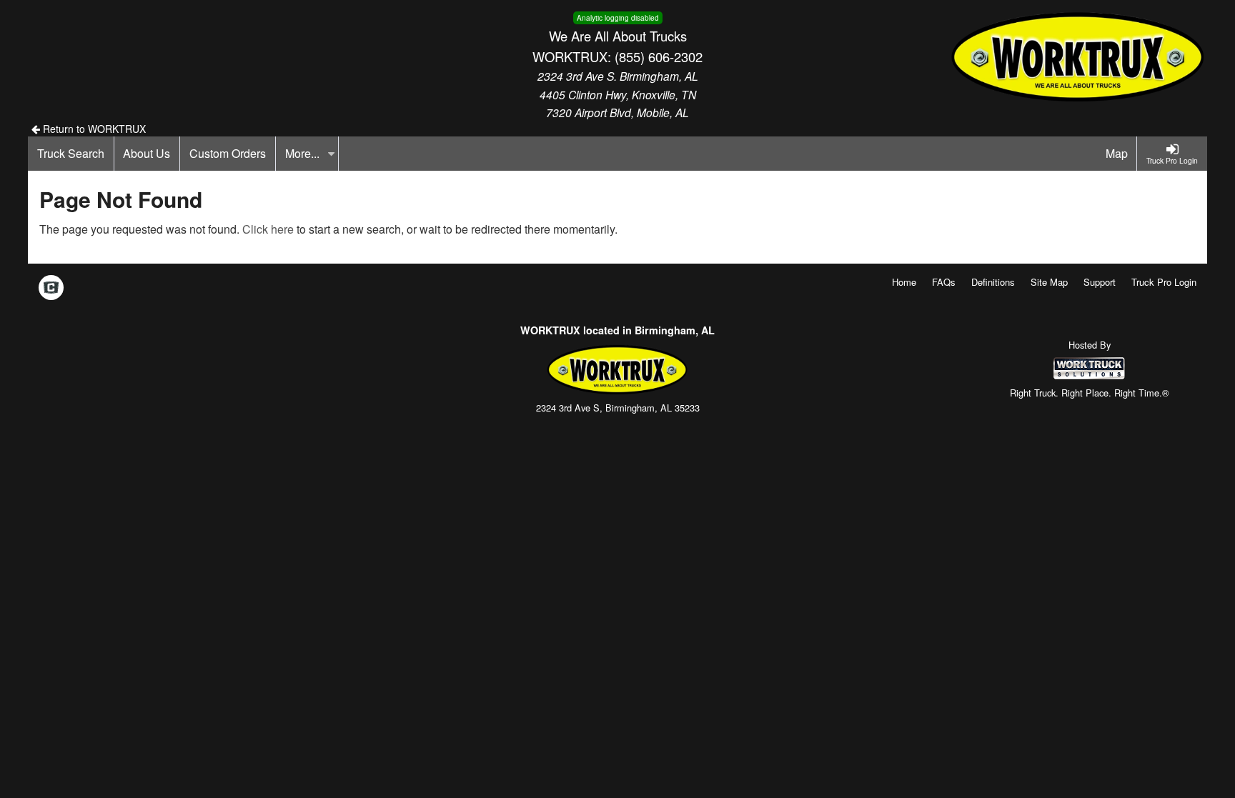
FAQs (944, 282)
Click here (268, 229)
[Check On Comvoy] (51, 288)
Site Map (1049, 282)
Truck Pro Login (1163, 282)
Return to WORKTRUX (93, 128)
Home (904, 282)
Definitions (993, 282)
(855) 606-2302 (659, 56)
